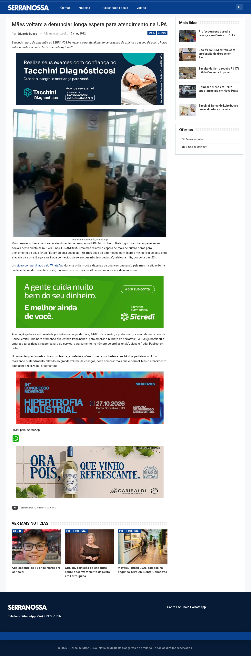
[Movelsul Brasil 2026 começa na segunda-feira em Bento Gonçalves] (142, 546)
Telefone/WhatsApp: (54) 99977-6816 (34, 616)
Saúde (152, 33)
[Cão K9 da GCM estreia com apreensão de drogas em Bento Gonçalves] (187, 54)
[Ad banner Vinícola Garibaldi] (90, 471)
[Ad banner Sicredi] (90, 302)
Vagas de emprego (196, 146)
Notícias (84, 8)
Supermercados (194, 139)
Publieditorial (76, 531)
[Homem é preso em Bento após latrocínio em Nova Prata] (187, 91)
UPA (52, 508)
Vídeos (141, 8)
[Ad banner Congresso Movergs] (90, 397)
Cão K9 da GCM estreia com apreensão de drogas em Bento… (217, 53)
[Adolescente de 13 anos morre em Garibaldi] (36, 546)
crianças (41, 508)
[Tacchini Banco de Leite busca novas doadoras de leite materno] (187, 110)
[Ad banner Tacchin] (90, 79)
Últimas (65, 8)
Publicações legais (115, 8)
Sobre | (172, 607)
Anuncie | (185, 607)
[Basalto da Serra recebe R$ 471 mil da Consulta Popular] (187, 73)
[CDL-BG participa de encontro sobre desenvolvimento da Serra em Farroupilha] (90, 546)
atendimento (27, 508)
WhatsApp (199, 607)
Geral (17, 531)
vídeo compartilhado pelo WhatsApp (40, 265)
